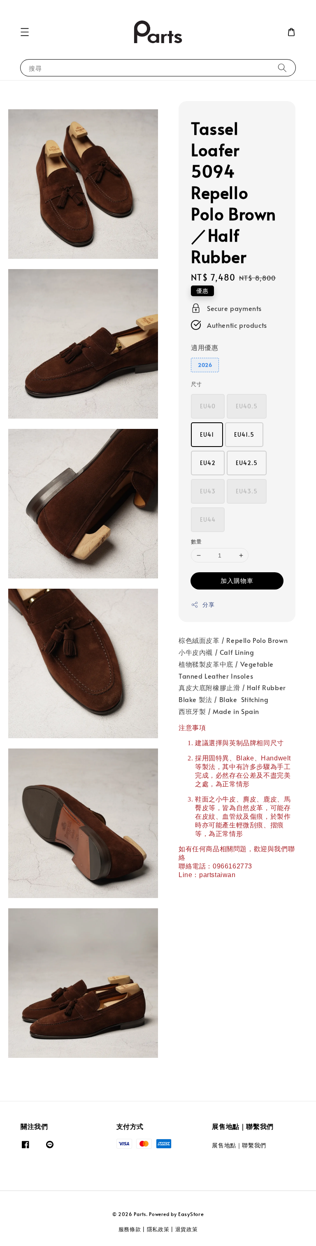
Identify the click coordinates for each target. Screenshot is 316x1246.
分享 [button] (208, 604)
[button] (25, 32)
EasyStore (191, 1214)
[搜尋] (282, 68)
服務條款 (129, 1229)
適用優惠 (204, 347)
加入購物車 (237, 580)
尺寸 (196, 384)
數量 (196, 541)
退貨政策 (186, 1229)
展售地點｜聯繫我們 (239, 1145)
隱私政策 (158, 1229)
